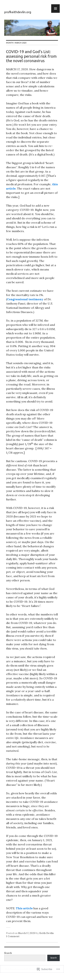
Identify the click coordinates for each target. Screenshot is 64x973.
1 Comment (12, 936)
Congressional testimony (25, 299)
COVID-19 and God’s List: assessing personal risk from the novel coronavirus (31, 56)
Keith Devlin (46, 933)
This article (24, 908)
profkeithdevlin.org (17, 12)
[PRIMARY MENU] (55, 8)
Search (8, 953)
